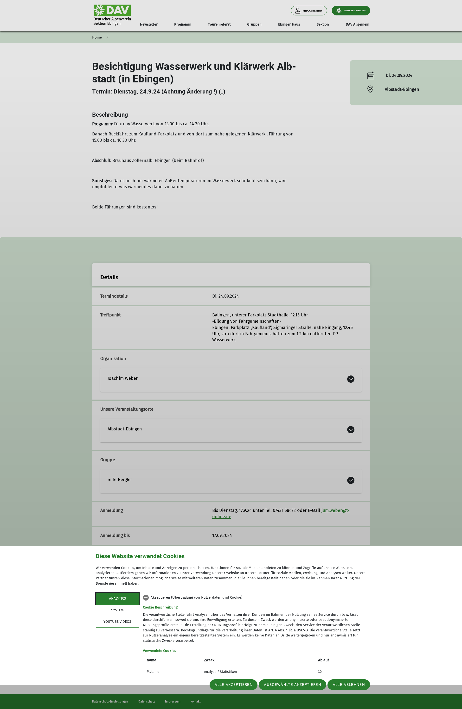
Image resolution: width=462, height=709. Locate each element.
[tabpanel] (254, 635)
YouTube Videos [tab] (117, 621)
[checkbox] (254, 597)
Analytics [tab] (117, 598)
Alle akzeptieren (233, 684)
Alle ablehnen (349, 684)
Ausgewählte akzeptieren (292, 684)
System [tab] (117, 610)
